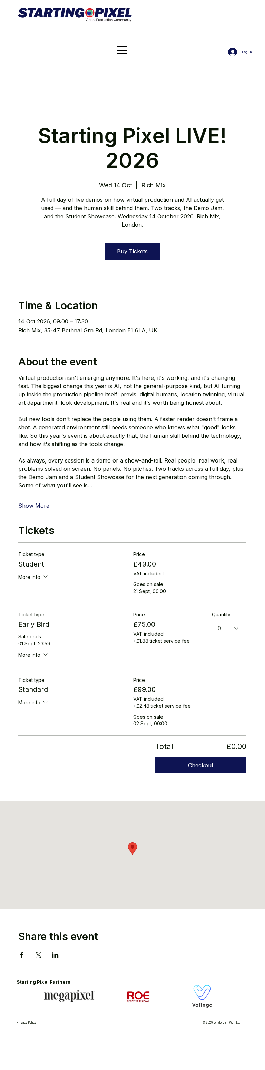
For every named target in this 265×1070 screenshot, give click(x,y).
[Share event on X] (38, 955)
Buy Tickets (132, 251)
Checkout (200, 765)
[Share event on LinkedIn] (55, 955)
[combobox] (229, 628)
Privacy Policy (26, 1022)
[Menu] (122, 50)
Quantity (221, 614)
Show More (33, 505)
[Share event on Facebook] (21, 955)
